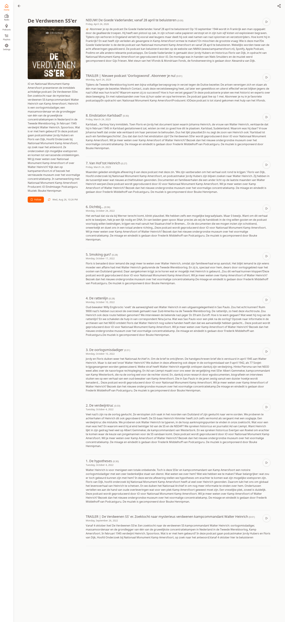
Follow (37, 199)
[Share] (279, 6)
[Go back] (19, 6)
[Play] (266, 22)
